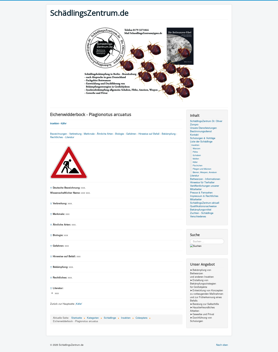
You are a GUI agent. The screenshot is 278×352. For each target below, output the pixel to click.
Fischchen (197, 165)
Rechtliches (56, 137)
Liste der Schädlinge (201, 141)
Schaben (197, 155)
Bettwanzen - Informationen (205, 179)
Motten (196, 158)
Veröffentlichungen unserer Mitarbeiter (204, 187)
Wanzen (196, 148)
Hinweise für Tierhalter (202, 182)
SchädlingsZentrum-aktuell (204, 202)
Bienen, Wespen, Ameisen (205, 172)
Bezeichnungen (58, 133)
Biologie (119, 133)
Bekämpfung (168, 133)
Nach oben (222, 345)
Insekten (54, 123)
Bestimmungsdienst (201, 131)
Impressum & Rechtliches (204, 196)
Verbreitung (75, 133)
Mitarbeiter (196, 199)
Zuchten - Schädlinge (201, 213)
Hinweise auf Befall (148, 133)
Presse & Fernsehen (201, 192)
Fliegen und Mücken (202, 168)
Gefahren (131, 133)
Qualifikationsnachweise (203, 206)
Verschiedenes (198, 216)
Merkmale (89, 133)
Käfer (64, 123)
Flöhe (195, 151)
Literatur (69, 137)
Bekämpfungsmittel (200, 209)
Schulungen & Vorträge (202, 138)
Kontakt (194, 134)
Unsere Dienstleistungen (203, 128)
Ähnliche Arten (105, 133)
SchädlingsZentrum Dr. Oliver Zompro (206, 122)
